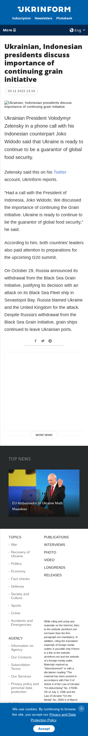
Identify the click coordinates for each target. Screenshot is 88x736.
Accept (44, 729)
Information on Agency (22, 648)
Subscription (21, 18)
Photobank (64, 18)
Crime (15, 613)
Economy (18, 571)
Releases (53, 575)
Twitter (60, 172)
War (14, 544)
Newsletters (43, 18)
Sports (16, 605)
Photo (50, 552)
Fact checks (20, 579)
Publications (56, 537)
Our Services (21, 676)
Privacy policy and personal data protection (25, 688)
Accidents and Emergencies (22, 623)
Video (49, 560)
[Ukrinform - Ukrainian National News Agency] (44, 9)
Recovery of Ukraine (20, 554)
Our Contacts (21, 657)
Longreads (54, 567)
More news (44, 435)
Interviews (54, 545)
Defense (17, 586)
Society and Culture (20, 596)
